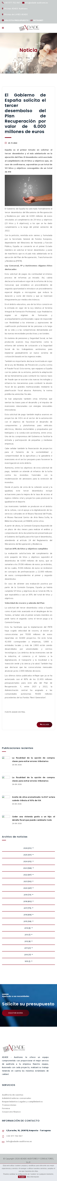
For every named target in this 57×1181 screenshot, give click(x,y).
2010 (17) (27, 954)
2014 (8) (27, 928)
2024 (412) (27, 861)
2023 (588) (27, 868)
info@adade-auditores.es (36, 3)
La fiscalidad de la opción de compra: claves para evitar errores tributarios (33, 759)
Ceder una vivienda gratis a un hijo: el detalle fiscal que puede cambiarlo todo (33, 818)
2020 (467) (27, 888)
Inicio (20, 57)
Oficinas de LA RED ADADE (16, 14)
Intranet (38, 20)
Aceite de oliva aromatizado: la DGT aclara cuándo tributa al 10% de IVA (33, 798)
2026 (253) (27, 848)
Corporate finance (11, 1112)
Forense (6, 1108)
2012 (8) (28, 941)
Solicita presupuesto (16, 20)
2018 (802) (27, 901)
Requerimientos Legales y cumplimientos (22, 1101)
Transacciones (9, 1105)
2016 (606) (28, 914)
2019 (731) (28, 894)
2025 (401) (27, 854)
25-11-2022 (12, 143)
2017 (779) (28, 908)
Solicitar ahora (15, 1013)
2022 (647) (27, 874)
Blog (27, 57)
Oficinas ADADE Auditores (15, 8)
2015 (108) (28, 921)
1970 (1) (28, 961)
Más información (33, 1177)
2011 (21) (27, 948)
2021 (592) (28, 881)
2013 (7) (28, 934)
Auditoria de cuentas (12, 1095)
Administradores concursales (16, 1098)
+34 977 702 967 (12, 3)
